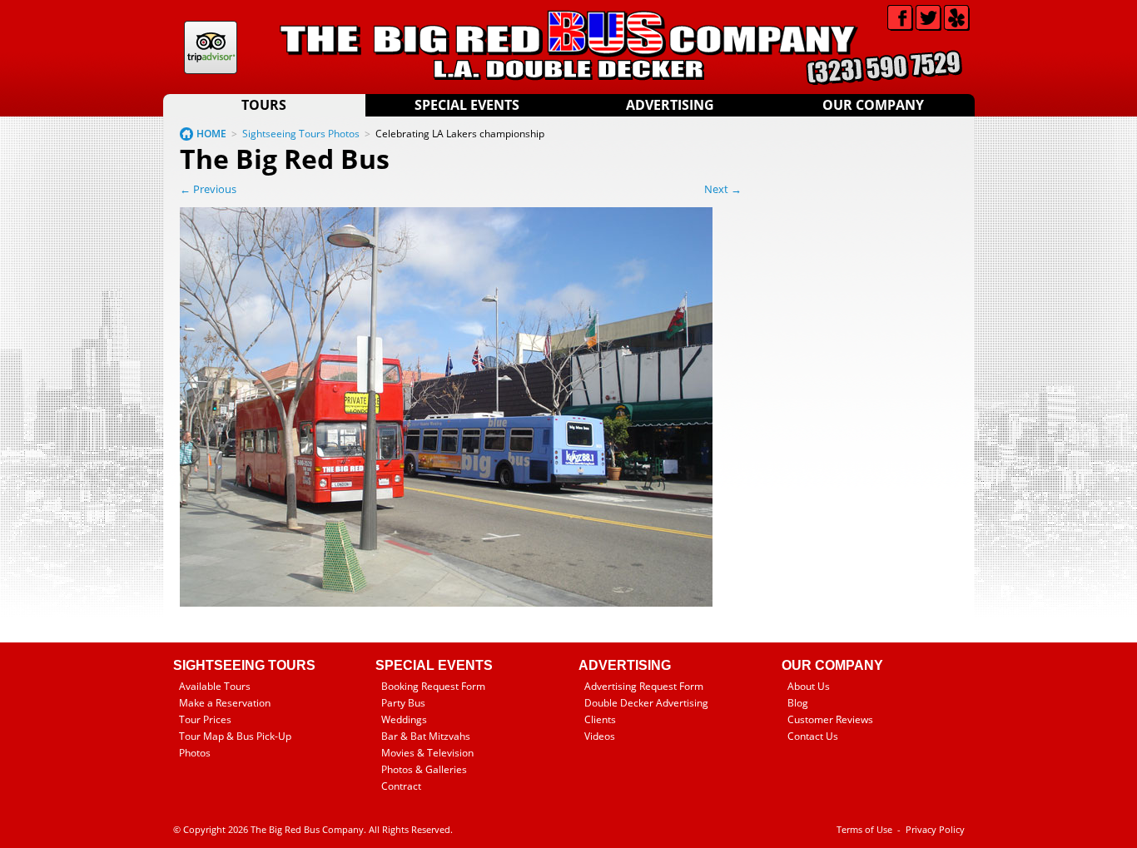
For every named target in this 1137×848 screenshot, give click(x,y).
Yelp (957, 18)
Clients (600, 719)
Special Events (467, 105)
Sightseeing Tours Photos (301, 133)
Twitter (928, 18)
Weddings (404, 719)
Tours (263, 105)
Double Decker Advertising (646, 703)
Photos (195, 753)
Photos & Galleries (424, 769)
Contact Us (812, 736)
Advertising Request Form (643, 686)
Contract (401, 786)
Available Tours (215, 686)
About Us (808, 686)
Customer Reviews (830, 719)
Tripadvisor (210, 47)
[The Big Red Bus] (446, 603)
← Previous (208, 188)
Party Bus (403, 703)
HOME (211, 133)
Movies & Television (427, 753)
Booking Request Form (433, 686)
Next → (723, 188)
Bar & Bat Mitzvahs (425, 736)
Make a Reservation (225, 703)
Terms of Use (864, 829)
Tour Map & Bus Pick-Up (235, 736)
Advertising (670, 105)
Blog (797, 703)
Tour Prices (205, 719)
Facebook (900, 18)
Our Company (873, 105)
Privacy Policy (935, 829)
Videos (599, 736)
